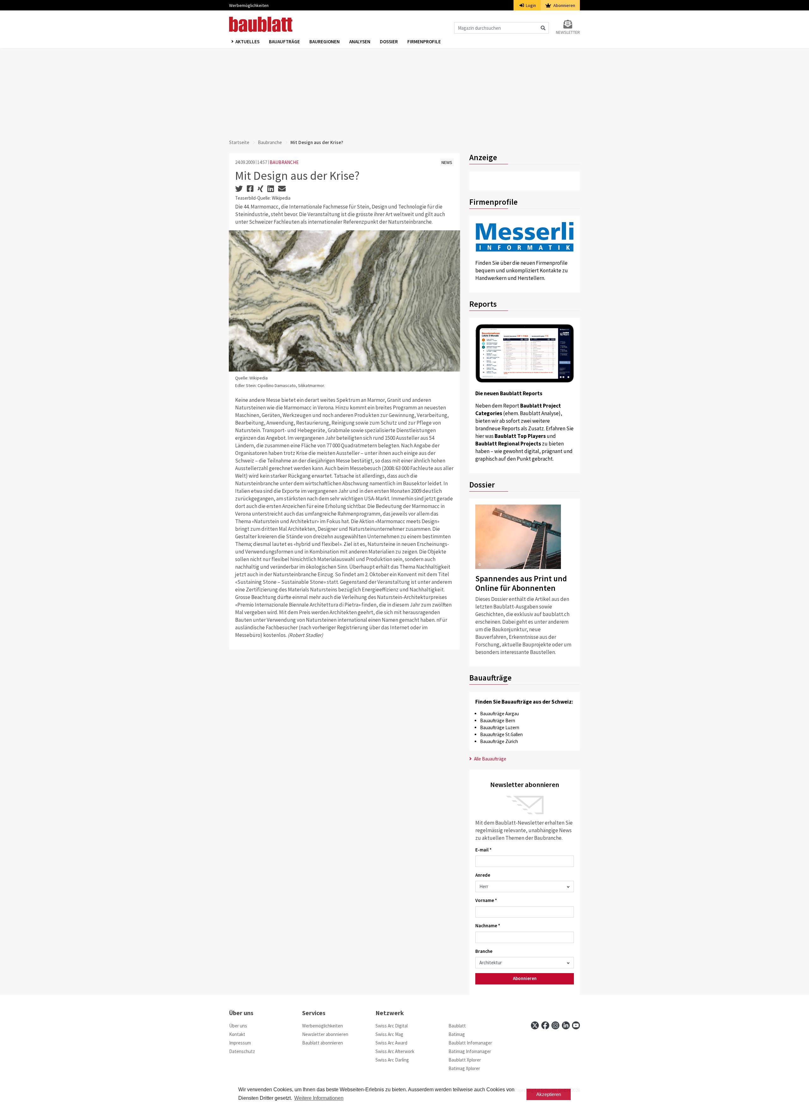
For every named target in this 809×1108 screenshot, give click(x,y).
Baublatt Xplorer (464, 1060)
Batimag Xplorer (464, 1068)
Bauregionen (324, 42)
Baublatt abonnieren (322, 1043)
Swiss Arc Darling (392, 1060)
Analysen (359, 42)
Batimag (456, 1034)
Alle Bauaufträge (489, 759)
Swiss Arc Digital (391, 1026)
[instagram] (555, 1025)
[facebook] (545, 1025)
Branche (483, 951)
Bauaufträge (284, 42)
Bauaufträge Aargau (499, 714)
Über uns (238, 1026)
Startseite (239, 142)
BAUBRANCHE (284, 162)
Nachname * (487, 926)
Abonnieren (563, 5)
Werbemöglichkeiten (249, 5)
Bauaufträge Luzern (499, 727)
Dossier (389, 42)
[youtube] (576, 1025)
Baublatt (457, 1026)
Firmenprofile (424, 42)
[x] (535, 1025)
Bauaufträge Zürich (499, 741)
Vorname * (486, 900)
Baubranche (270, 142)
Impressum (240, 1043)
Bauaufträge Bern (497, 720)
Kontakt (237, 1034)
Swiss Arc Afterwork (394, 1051)
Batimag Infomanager (469, 1051)
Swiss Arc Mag (389, 1034)
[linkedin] (566, 1025)
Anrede (482, 875)
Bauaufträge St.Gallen (501, 734)
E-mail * (483, 850)
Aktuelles (247, 42)
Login (530, 5)
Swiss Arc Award (391, 1043)
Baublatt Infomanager (470, 1043)
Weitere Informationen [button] (319, 1098)
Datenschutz (242, 1051)
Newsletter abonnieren (325, 1034)
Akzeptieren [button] (548, 1094)
